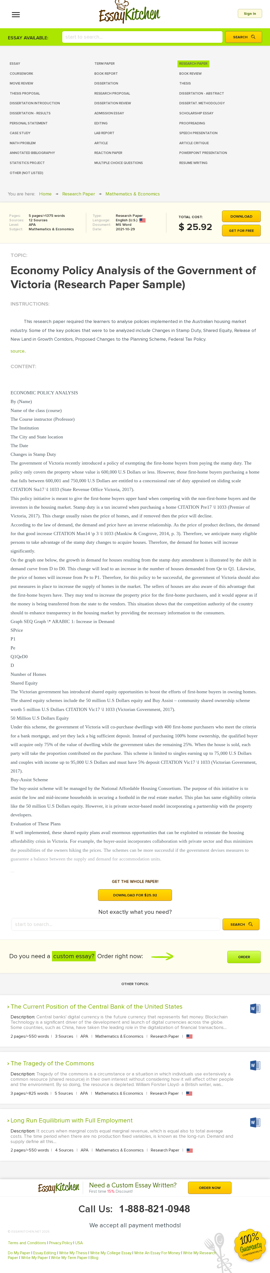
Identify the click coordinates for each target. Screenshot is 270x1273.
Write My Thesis (73, 1253)
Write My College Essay (110, 1253)
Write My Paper (34, 1257)
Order (244, 957)
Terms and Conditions (27, 1243)
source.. (18, 351)
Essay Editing (44, 1253)
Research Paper (78, 194)
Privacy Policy (60, 1243)
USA (79, 1243)
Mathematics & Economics (132, 194)
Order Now (210, 1188)
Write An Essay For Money (157, 1253)
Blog (94, 1257)
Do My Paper (19, 1253)
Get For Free (241, 230)
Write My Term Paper (69, 1257)
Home (45, 194)
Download (241, 216)
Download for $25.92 (135, 895)
